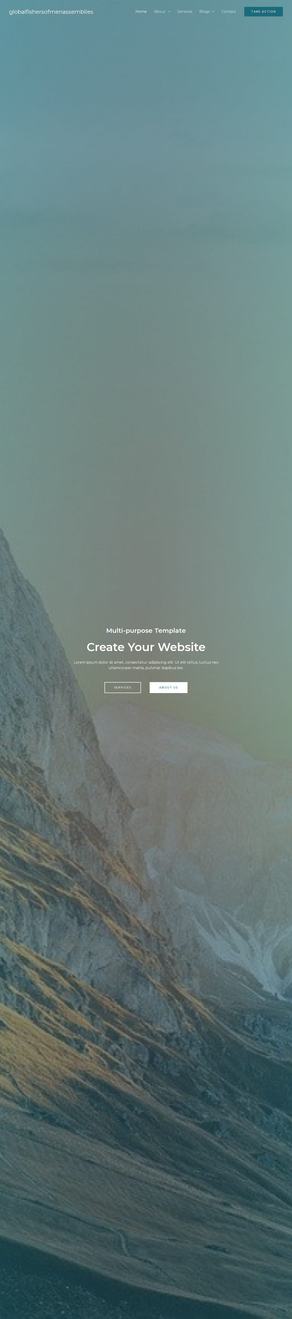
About (160, 11)
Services (184, 11)
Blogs (204, 11)
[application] (168, 11)
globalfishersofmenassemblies (51, 11)
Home (141, 11)
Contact (229, 11)
